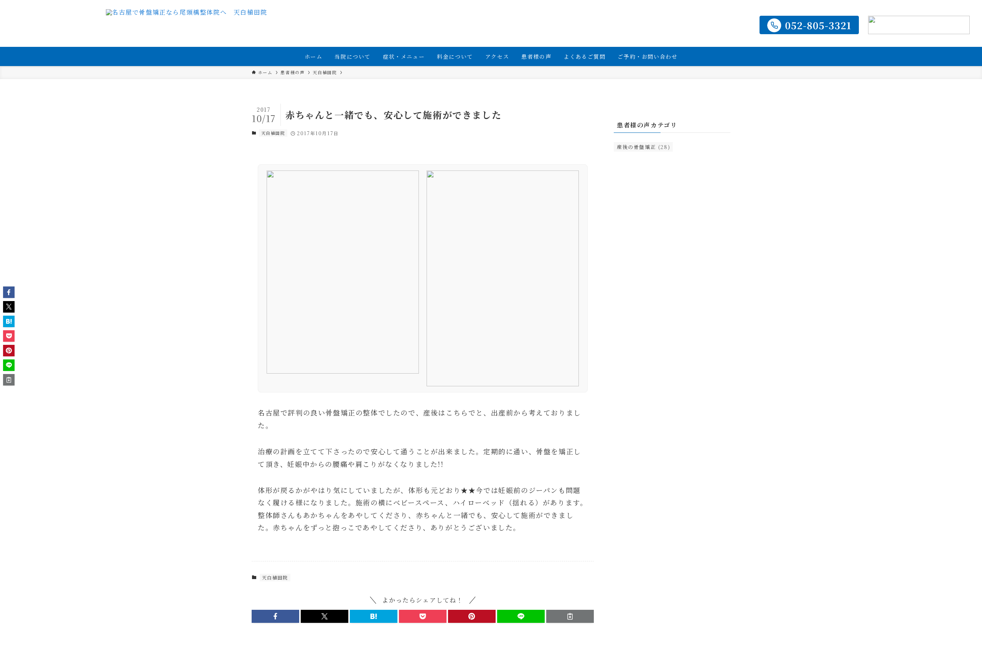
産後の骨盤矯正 (643, 147)
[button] (275, 616)
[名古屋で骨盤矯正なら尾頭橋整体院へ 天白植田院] (187, 25)
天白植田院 (273, 133)
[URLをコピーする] (570, 616)
